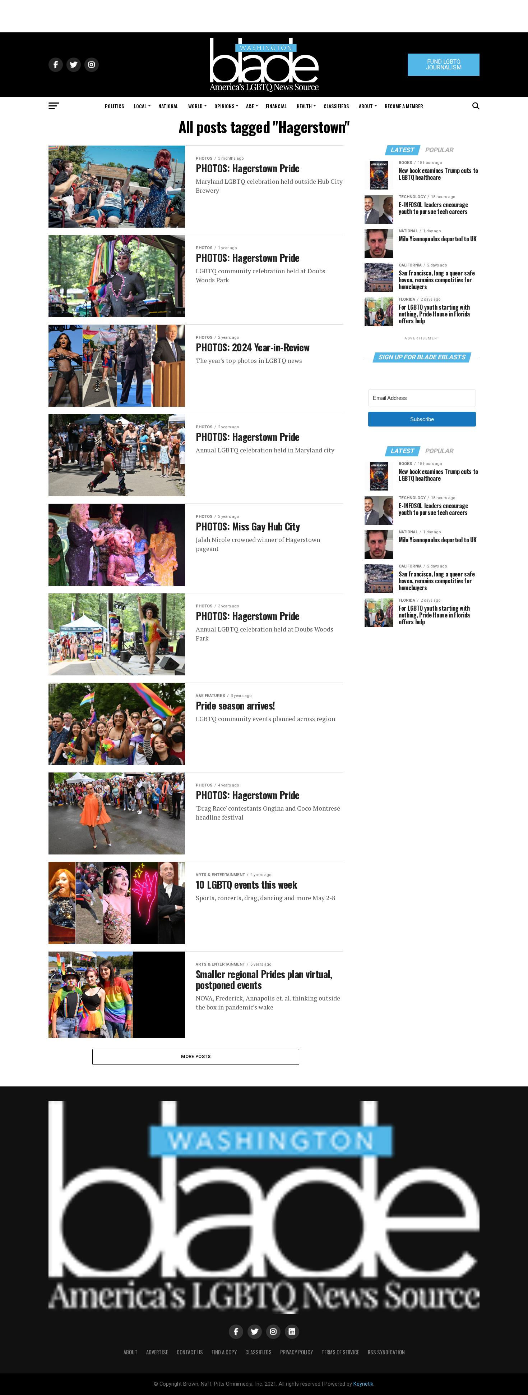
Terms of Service (340, 1352)
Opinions (224, 106)
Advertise (157, 1352)
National (168, 106)
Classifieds (336, 106)
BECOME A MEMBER (404, 106)
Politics (114, 106)
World (195, 106)
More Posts (196, 1056)
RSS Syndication (386, 1352)
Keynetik (363, 1384)
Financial (276, 106)
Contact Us (190, 1352)
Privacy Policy (296, 1352)
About (366, 106)
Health (304, 106)
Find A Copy (224, 1352)
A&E (250, 106)
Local (140, 106)
